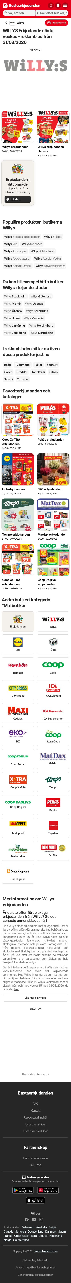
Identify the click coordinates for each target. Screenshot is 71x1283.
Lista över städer (35, 1124)
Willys (22, 237)
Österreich (28, 1227)
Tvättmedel (22, 365)
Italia (34, 1236)
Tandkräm (38, 372)
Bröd (7, 365)
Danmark (50, 1231)
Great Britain (21, 1236)
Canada (8, 1231)
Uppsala (34, 303)
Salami (8, 379)
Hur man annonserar (35, 1158)
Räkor (38, 365)
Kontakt (35, 1110)
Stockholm (15, 296)
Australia (41, 1227)
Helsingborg (41, 325)
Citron (53, 372)
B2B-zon (35, 1165)
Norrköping (41, 333)
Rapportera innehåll (35, 1117)
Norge (7, 1240)
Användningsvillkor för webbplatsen (35, 1267)
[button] (58, 5)
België (52, 1227)
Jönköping (15, 333)
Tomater (22, 379)
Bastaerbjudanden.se (46, 1251)
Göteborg (41, 296)
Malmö (12, 303)
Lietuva (42, 1236)
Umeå (11, 318)
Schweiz (20, 1231)
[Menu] (65, 5)
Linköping (14, 325)
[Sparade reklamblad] (51, 5)
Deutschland (35, 1231)
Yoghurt (52, 365)
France (8, 1236)
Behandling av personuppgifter (35, 1274)
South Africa (21, 1240)
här (16, 989)
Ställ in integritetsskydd (35, 1260)
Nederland (55, 1236)
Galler (8, 372)
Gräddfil (21, 372)
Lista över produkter (35, 1131)
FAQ (35, 1103)
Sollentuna (37, 311)
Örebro (13, 311)
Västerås (34, 318)
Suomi (62, 1231)
